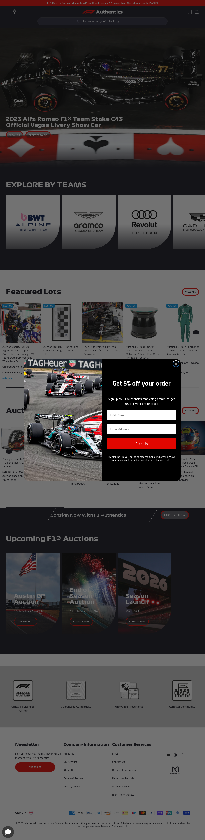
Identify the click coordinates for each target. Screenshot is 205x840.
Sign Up (141, 444)
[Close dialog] (176, 364)
